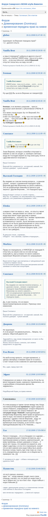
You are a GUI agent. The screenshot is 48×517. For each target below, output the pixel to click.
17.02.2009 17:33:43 (34, 430)
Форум (5, 20)
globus (6, 35)
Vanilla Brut (9, 50)
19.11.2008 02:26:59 (34, 50)
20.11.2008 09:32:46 (34, 274)
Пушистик (8, 468)
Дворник (7, 324)
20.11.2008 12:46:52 (34, 352)
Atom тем (42, 512)
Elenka (6, 206)
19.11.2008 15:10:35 (34, 244)
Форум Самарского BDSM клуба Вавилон (22, 4)
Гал (5, 430)
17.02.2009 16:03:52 (34, 399)
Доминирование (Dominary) (20, 23)
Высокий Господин (13, 176)
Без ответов (32, 15)
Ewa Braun (8, 352)
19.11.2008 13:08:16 (34, 206)
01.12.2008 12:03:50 (34, 374)
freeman (7, 73)
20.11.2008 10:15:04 (34, 324)
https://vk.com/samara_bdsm (26, 8)
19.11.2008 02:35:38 (34, 73)
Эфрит (6, 374)
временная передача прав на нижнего (21, 508)
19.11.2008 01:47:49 (34, 35)
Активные (23, 15)
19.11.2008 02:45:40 (34, 101)
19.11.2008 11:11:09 (35, 134)
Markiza (7, 244)
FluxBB (43, 515)
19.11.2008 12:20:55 (34, 176)
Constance (8, 133)
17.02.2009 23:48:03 (34, 469)
